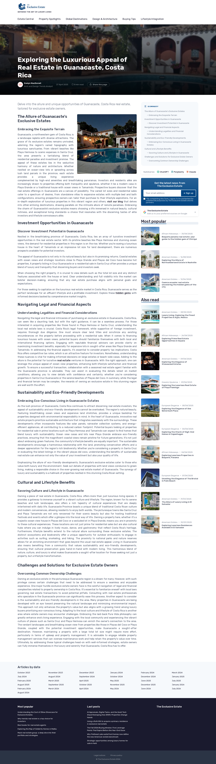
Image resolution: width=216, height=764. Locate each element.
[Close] (161, 375)
